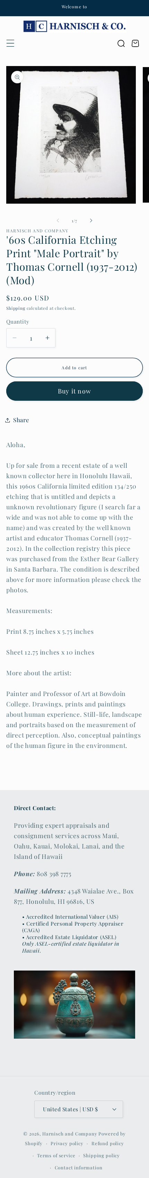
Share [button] (21, 420)
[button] (10, 43)
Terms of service (56, 1155)
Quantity (17, 321)
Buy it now (74, 391)
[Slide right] (91, 220)
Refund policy (107, 1143)
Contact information (79, 1167)
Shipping (15, 308)
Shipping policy (101, 1155)
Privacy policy (67, 1143)
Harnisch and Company (69, 1134)
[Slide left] (57, 220)
